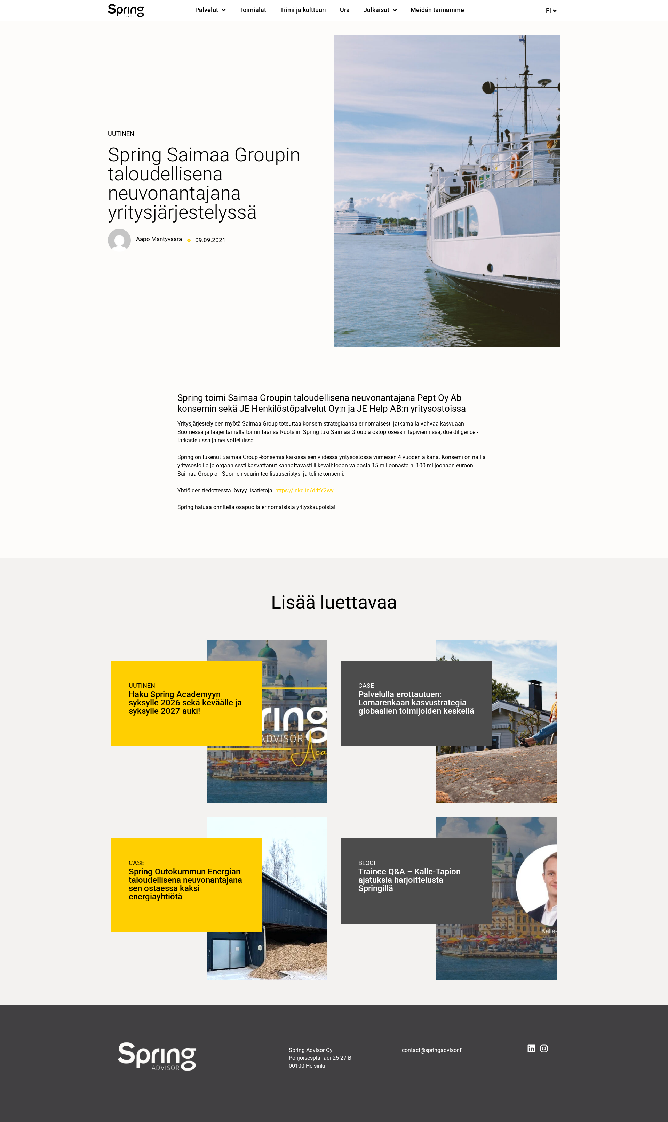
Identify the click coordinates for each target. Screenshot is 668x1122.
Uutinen (121, 133)
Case (366, 685)
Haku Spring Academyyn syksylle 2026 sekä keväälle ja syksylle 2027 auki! (185, 702)
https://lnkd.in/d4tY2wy (304, 490)
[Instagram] (544, 1048)
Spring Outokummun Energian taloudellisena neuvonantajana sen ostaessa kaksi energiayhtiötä (185, 884)
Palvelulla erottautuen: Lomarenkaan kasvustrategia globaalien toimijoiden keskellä (416, 702)
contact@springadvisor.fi (432, 1050)
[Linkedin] (531, 1048)
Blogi (366, 862)
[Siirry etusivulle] (126, 10)
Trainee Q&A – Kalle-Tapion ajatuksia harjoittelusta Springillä (409, 880)
